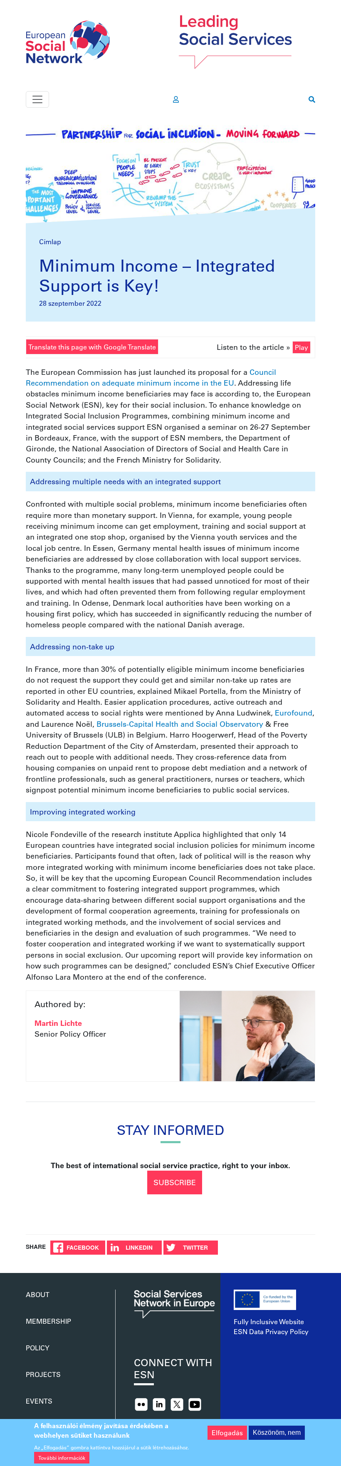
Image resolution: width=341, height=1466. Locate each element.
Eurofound (293, 713)
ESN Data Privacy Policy (271, 1331)
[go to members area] (176, 99)
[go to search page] (312, 99)
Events (39, 1401)
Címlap (50, 241)
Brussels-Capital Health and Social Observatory (179, 724)
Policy (37, 1347)
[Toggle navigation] (37, 99)
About (37, 1294)
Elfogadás (227, 1432)
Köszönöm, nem (277, 1432)
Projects (43, 1374)
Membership (48, 1321)
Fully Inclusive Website (269, 1321)
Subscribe (174, 1182)
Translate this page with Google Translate (92, 346)
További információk (61, 1457)
